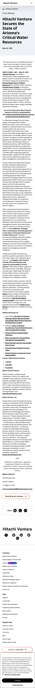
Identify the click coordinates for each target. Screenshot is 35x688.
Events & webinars (8, 569)
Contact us (5, 589)
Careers (4, 563)
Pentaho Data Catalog (10, 87)
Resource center (7, 626)
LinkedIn (8, 365)
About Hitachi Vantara (9, 556)
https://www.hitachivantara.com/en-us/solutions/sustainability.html (20, 115)
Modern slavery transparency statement (15, 586)
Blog (3, 636)
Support (5, 597)
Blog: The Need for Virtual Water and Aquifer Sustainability (17, 339)
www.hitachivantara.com (12, 394)
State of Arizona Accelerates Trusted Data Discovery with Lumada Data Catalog (18, 328)
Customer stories (7, 629)
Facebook (9, 368)
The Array (5, 632)
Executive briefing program (11, 579)
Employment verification (10, 614)
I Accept (17, 680)
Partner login (6, 639)
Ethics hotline (6, 611)
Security (4, 617)
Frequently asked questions (11, 607)
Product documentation (10, 604)
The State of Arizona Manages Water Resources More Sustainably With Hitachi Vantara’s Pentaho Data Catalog (18, 319)
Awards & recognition (9, 583)
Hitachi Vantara (9, 74)
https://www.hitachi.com (11, 455)
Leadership (6, 573)
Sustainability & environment (11, 559)
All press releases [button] (12, 9)
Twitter (8, 362)
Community (6, 601)
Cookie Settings (17, 685)
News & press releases (9, 566)
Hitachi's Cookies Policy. (12, 674)
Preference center (8, 576)
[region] (17, 670)
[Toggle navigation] (31, 3)
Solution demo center (9, 642)
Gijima (4, 294)
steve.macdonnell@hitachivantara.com (17, 489)
